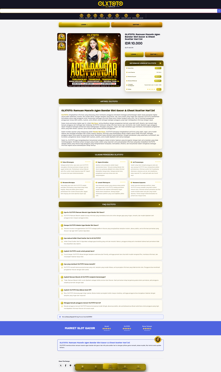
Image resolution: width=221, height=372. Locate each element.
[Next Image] (119, 60)
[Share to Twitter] (61, 365)
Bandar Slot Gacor (99, 132)
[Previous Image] (68, 60)
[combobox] (108, 11)
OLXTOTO (64, 115)
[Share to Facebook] (66, 365)
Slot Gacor (94, 123)
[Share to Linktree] (70, 365)
